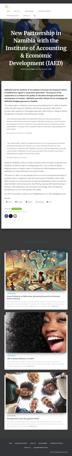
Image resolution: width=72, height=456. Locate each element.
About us (17, 11)
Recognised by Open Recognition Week (23, 419)
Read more (55, 306)
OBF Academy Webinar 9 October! (20, 359)
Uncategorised (17, 208)
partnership (24, 211)
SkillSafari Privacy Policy (41, 447)
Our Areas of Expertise (44, 11)
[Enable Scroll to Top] (68, 452)
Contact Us (26, 15)
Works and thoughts (13, 15)
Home (8, 11)
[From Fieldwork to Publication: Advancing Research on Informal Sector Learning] (36, 270)
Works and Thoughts (21, 443)
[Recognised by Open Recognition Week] (36, 392)
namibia (18, 211)
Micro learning (29, 11)
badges (10, 211)
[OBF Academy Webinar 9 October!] (36, 332)
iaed (14, 211)
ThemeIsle (65, 452)
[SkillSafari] (6, 6)
